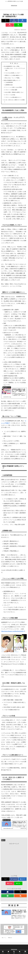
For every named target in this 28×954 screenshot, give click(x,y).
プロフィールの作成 (10, 94)
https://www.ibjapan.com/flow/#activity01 (12, 631)
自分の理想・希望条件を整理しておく (14, 92)
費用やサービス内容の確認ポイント (14, 75)
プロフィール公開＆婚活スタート (13, 97)
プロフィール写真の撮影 (11, 89)
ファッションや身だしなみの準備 (13, 87)
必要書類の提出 (9, 84)
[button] (25, 490)
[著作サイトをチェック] (7, 891)
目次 (12, 63)
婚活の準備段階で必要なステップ (12, 80)
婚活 (4, 840)
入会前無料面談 (9, 82)
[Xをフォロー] (20, 891)
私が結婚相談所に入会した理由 (11, 66)
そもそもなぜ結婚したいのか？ (12, 72)
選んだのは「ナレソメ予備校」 (12, 77)
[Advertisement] (14, 859)
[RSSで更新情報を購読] (20, 895)
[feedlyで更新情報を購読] (7, 895)
